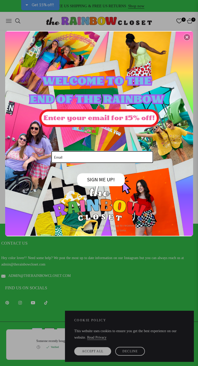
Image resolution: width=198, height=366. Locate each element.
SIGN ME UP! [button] (101, 179)
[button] (187, 37)
